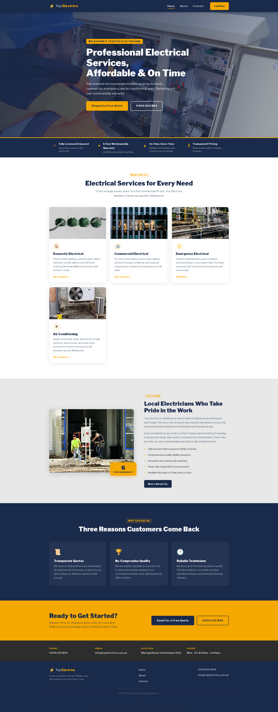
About (184, 6)
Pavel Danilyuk (121, 709)
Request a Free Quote (107, 105)
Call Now (219, 6)
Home (171, 6)
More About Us (158, 483)
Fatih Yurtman (108, 709)
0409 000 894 (146, 105)
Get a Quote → (62, 276)
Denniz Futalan (146, 709)
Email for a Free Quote (173, 620)
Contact (198, 6)
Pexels (181, 709)
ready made (158, 709)
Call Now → (182, 276)
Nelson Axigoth (169, 709)
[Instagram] (139, 701)
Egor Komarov (133, 709)
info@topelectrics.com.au (111, 652)
